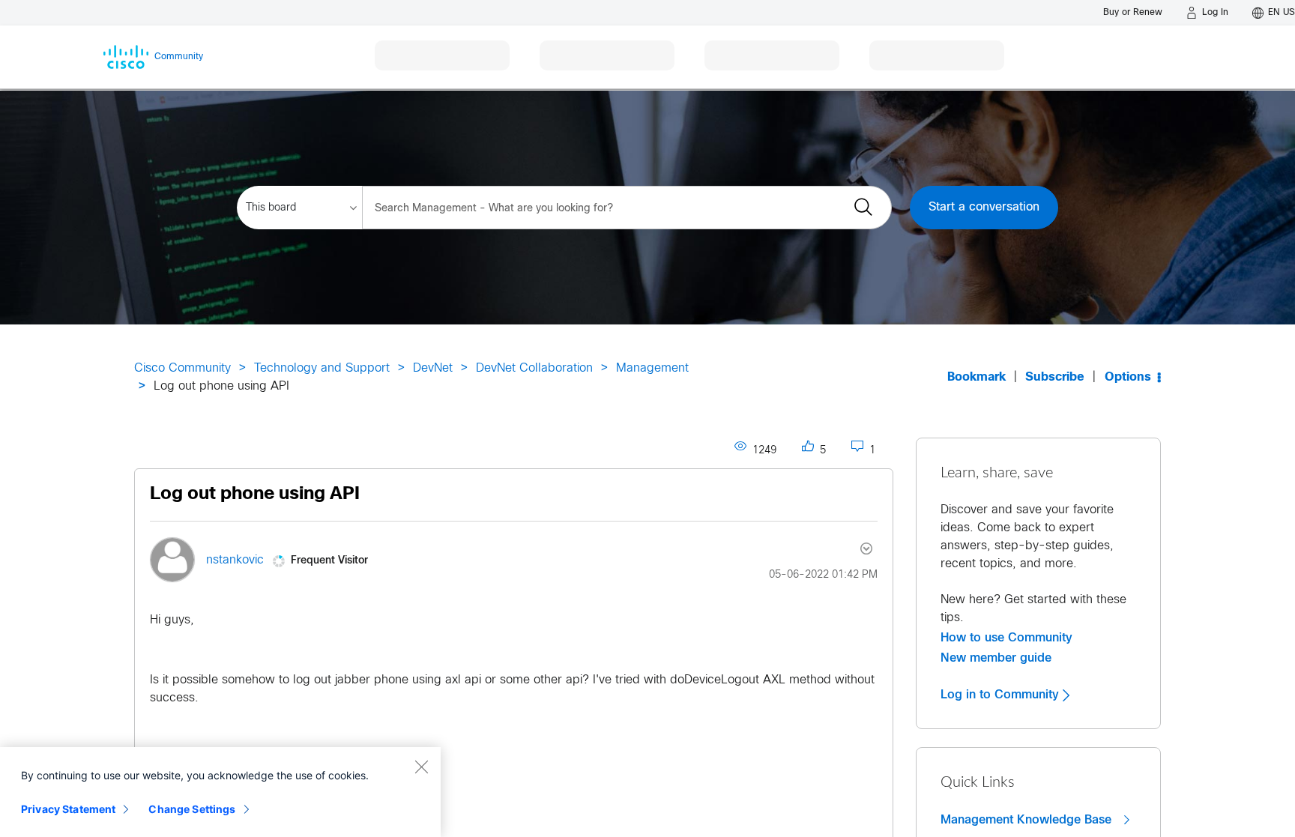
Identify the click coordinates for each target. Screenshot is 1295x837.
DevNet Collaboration (534, 368)
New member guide (996, 658)
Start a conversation (984, 207)
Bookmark (976, 377)
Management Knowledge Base (1028, 820)
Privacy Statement (68, 809)
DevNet (433, 368)
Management (652, 368)
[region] (220, 792)
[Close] (421, 766)
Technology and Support (322, 368)
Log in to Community (1002, 694)
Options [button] (1128, 377)
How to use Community (1006, 637)
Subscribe (1054, 377)
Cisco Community (182, 368)
